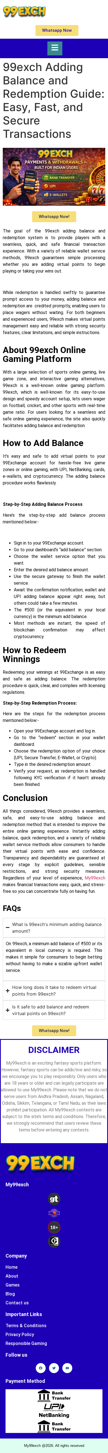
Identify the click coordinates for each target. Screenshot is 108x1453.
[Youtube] (67, 1368)
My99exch (95, 878)
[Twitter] (54, 1368)
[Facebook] (41, 1368)
